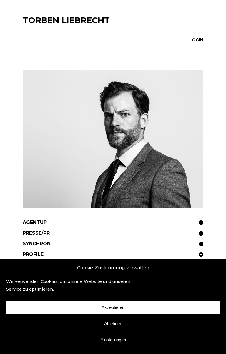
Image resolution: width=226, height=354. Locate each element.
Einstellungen (113, 339)
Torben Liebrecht (66, 20)
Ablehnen (113, 323)
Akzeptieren (113, 307)
